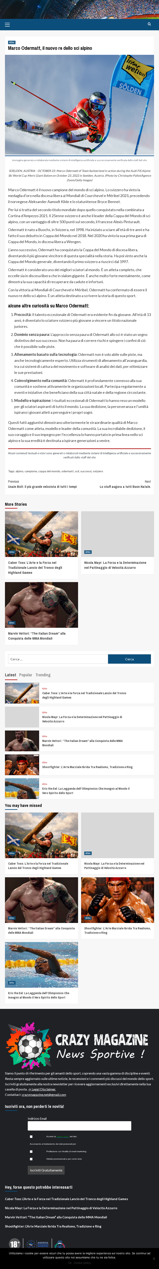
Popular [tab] (25, 675)
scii (77, 471)
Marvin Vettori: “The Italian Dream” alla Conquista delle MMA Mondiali (37, 636)
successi (86, 471)
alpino (19, 471)
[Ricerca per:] (58, 659)
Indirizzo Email (37, 1118)
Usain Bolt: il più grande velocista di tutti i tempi (42, 484)
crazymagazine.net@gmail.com (44, 1094)
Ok (70, 1262)
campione (31, 471)
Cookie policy (82, 1262)
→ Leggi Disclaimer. (42, 1089)
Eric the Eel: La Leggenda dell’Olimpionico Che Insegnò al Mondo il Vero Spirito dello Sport (38, 995)
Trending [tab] (43, 675)
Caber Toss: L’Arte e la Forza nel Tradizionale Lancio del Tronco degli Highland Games (35, 567)
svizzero (98, 471)
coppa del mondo (49, 471)
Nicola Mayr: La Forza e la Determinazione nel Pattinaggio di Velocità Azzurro (115, 565)
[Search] (149, 24)
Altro (11, 42)
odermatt (67, 471)
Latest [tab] (10, 675)
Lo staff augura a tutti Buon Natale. (125, 484)
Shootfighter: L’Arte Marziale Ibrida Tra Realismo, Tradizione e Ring (87, 767)
